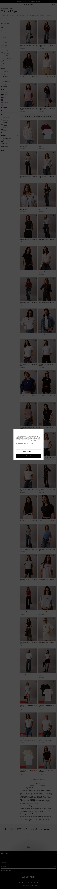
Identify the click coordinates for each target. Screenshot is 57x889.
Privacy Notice (29, 443)
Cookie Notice (20, 443)
